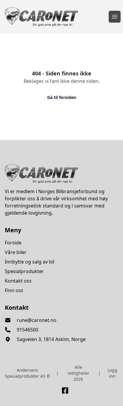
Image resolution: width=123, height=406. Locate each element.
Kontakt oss (18, 281)
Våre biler (16, 252)
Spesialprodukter (24, 271)
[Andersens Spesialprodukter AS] (61, 173)
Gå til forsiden (61, 97)
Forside (13, 242)
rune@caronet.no (36, 320)
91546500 (27, 329)
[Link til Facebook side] (65, 390)
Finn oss (14, 290)
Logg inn (112, 373)
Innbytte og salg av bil (29, 261)
